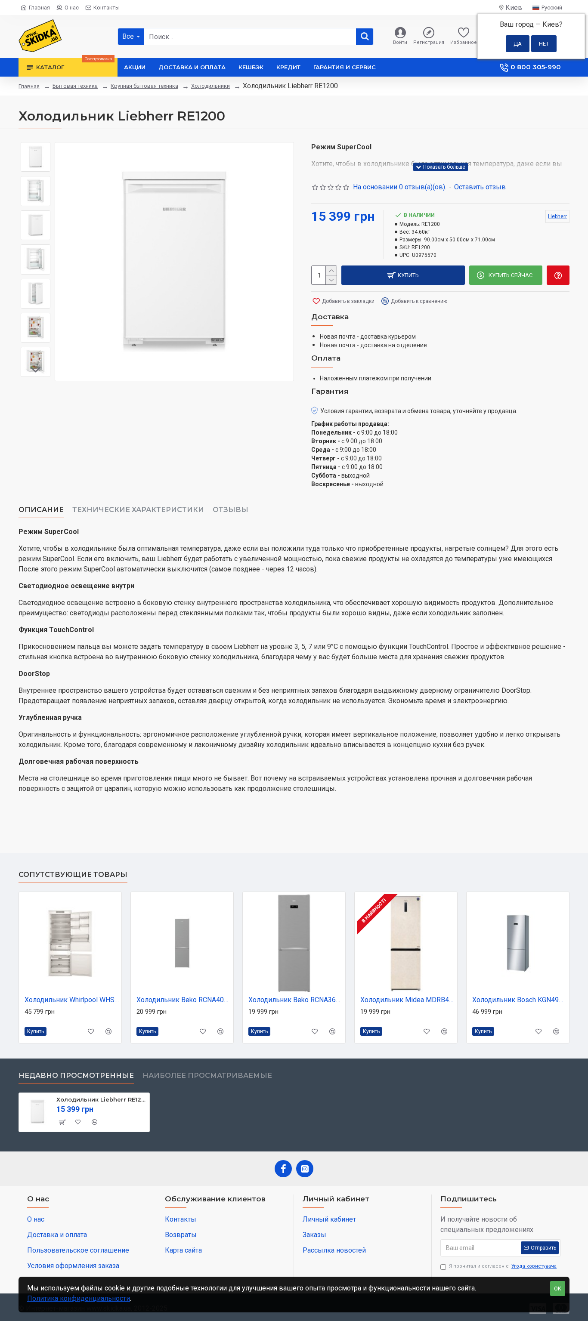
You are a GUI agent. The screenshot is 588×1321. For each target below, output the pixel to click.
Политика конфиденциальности (78, 1298)
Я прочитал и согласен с (503, 1266)
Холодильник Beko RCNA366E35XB (295, 1000)
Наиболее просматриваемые (207, 1075)
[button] (35, 148)
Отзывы (230, 510)
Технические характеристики (138, 510)
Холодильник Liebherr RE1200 (101, 1099)
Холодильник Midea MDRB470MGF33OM (407, 1000)
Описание (41, 510)
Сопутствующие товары (73, 874)
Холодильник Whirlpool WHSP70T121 (72, 1000)
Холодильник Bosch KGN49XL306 (519, 1000)
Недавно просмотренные (76, 1075)
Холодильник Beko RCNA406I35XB (183, 1000)
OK (557, 1288)
